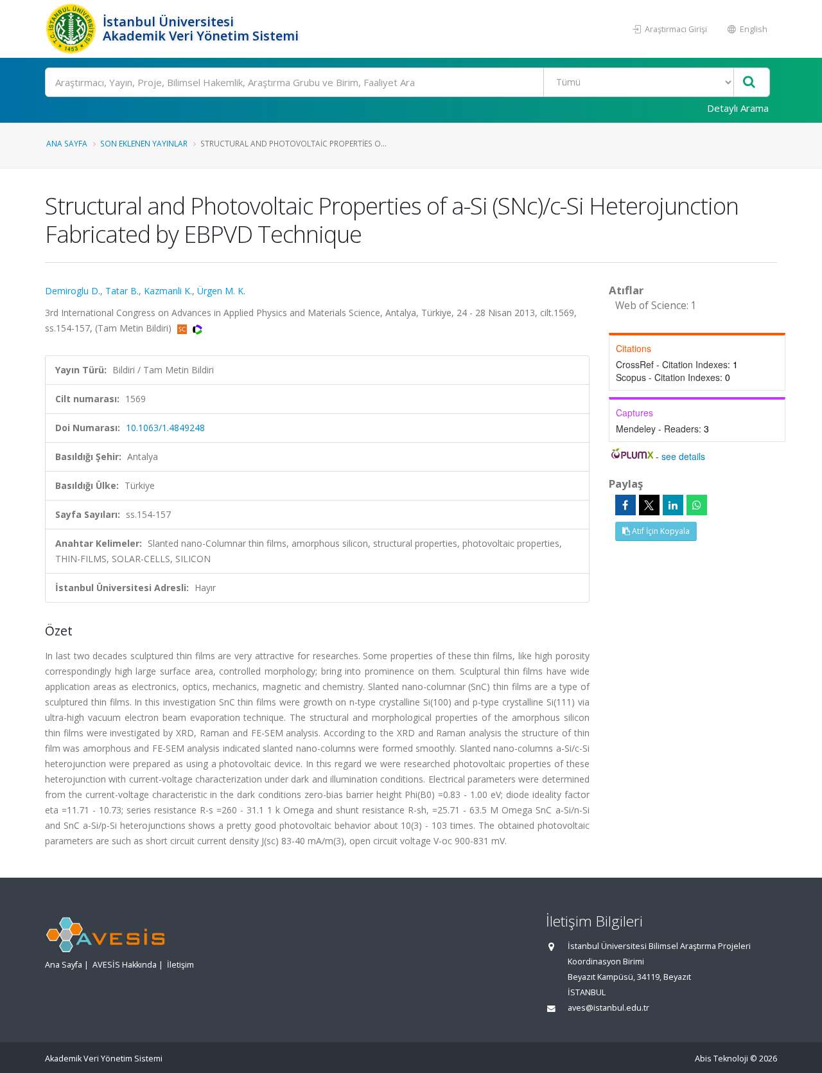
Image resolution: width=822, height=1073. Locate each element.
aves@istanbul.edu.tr (608, 1007)
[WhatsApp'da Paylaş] (696, 505)
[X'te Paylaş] (649, 505)
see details (683, 456)
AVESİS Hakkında (124, 964)
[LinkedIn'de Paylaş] (673, 505)
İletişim (180, 964)
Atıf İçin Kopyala (660, 531)
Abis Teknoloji (721, 1058)
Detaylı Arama (738, 108)
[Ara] (749, 82)
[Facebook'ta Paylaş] (625, 505)
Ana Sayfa (66, 143)
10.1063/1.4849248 (165, 427)
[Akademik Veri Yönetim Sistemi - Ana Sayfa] (72, 29)
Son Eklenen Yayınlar (144, 143)
